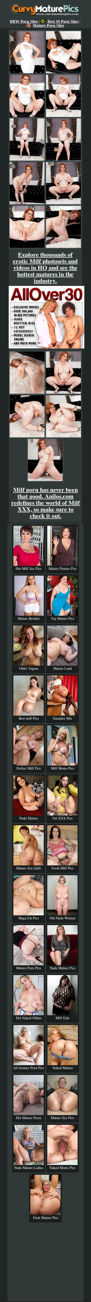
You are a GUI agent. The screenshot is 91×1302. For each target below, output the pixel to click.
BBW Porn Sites (24, 21)
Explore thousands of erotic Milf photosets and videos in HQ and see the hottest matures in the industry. (45, 267)
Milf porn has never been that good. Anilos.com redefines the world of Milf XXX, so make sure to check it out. (45, 502)
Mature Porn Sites (48, 25)
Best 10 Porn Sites (63, 21)
